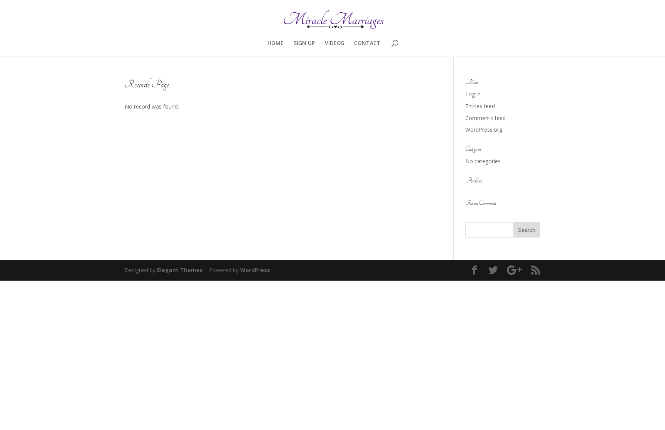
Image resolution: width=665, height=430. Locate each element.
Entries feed (480, 106)
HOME (275, 43)
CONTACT (367, 43)
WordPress (255, 270)
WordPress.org (483, 129)
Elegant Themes (180, 270)
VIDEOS (334, 43)
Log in (473, 94)
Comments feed (485, 118)
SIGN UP (304, 43)
